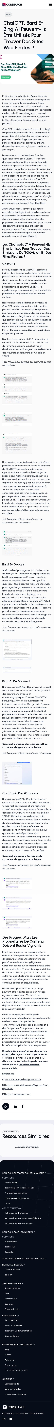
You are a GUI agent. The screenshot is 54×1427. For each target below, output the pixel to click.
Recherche (10, 1247)
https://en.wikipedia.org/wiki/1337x (23, 1079)
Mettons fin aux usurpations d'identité (23, 1218)
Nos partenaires (12, 1288)
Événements (11, 1299)
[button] (50, 4)
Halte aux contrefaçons (16, 1213)
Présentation (11, 1241)
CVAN (7, 1203)
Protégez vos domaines (16, 1193)
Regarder (9, 1252)
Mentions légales (13, 1389)
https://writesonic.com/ (17, 1094)
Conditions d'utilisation (16, 1394)
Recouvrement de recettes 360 (19, 1188)
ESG (7, 1293)
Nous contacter (12, 1336)
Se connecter (11, 1320)
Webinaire (9, 1360)
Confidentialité (12, 1384)
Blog (7, 1349)
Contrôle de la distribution (17, 1198)
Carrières (9, 1304)
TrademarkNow (12, 1269)
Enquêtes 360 (11, 1182)
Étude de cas (11, 1365)
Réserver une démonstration (18, 1331)
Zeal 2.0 (8, 1275)
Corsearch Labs (12, 1309)
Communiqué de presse (16, 1370)
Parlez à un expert (13, 1325)
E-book (8, 1355)
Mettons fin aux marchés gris (19, 1223)
